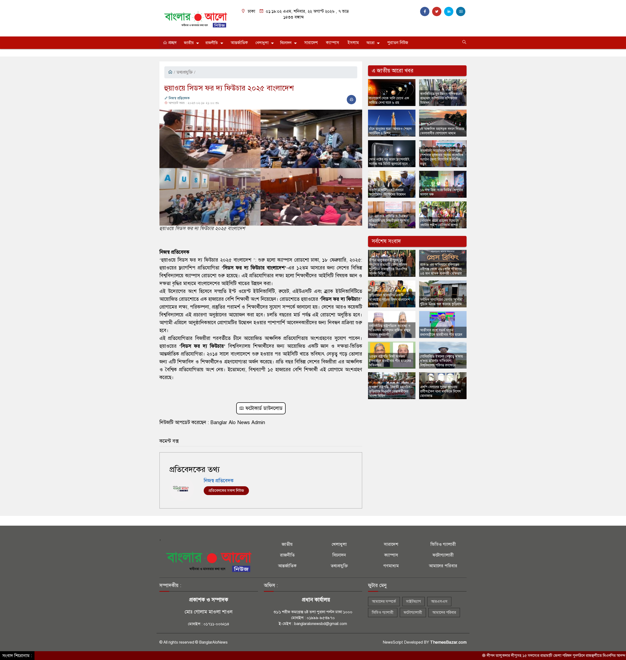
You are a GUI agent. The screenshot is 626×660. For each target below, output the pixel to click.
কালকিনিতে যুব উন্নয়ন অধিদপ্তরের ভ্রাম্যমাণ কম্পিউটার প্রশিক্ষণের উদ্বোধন (441, 98)
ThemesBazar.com (448, 642)
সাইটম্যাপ (413, 601)
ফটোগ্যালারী (443, 555)
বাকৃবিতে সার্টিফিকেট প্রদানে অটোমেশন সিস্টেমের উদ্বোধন (387, 192)
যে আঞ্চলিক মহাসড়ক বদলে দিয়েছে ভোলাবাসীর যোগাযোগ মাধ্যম (442, 131)
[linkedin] (448, 11)
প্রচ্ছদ (172, 42)
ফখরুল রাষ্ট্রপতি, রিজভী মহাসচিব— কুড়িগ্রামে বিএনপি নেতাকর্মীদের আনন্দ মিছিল (391, 391)
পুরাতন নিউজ (397, 42)
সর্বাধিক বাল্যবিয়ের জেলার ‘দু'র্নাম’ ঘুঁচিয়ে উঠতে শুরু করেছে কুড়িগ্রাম (441, 302)
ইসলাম (353, 42)
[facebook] (424, 11)
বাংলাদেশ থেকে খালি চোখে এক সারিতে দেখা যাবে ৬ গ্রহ (389, 100)
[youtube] (460, 11)
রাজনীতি (211, 42)
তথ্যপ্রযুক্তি (185, 72)
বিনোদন (285, 42)
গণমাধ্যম (391, 565)
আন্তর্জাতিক (239, 42)
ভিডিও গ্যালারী (443, 544)
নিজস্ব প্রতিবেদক (179, 98)
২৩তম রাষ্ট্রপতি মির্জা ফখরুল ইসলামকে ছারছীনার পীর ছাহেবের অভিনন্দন (390, 360)
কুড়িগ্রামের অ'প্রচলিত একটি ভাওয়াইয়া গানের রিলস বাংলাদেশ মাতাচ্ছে (389, 299)
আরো (370, 42)
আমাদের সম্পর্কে (384, 601)
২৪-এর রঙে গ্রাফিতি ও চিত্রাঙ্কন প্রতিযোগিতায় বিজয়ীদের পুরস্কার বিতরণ (389, 220)
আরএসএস (439, 601)
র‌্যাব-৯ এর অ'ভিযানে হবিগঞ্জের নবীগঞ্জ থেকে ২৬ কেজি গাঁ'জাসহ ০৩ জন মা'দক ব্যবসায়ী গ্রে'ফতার (441, 269)
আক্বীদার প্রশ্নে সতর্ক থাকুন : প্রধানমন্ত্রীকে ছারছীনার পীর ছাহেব (441, 332)
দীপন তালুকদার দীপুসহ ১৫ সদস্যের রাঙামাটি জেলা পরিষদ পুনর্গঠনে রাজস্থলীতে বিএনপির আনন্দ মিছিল (388, 267)
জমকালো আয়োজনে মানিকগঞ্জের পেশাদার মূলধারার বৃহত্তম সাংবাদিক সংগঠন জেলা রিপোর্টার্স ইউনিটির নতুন (441, 157)
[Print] (351, 99)
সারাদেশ (311, 42)
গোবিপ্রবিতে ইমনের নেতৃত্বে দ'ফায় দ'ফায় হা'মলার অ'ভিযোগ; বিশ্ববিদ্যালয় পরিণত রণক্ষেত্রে (441, 360)
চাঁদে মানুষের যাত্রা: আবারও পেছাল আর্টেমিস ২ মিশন (390, 131)
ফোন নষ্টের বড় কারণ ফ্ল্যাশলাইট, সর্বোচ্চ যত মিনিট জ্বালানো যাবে (389, 161)
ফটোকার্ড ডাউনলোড (263, 408)
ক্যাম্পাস (332, 42)
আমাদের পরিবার (443, 565)
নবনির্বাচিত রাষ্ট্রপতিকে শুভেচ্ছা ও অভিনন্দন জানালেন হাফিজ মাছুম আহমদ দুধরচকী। (389, 330)
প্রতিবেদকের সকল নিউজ (226, 490)
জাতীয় (189, 42)
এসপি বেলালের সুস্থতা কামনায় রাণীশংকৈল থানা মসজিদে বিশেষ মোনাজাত (440, 391)
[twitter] (436, 11)
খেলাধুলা (261, 42)
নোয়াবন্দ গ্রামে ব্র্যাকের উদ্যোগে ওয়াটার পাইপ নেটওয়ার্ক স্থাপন (439, 223)
